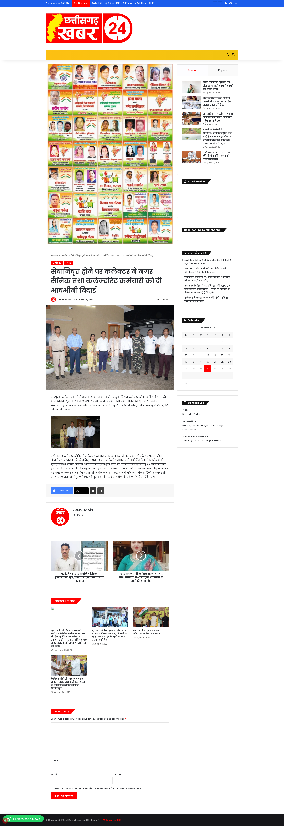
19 (201, 361)
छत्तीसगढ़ (66, 255)
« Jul (184, 383)
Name (55, 760)
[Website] (74, 515)
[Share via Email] (93, 490)
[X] (82, 515)
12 (201, 355)
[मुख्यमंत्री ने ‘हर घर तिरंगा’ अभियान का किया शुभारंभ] (151, 617)
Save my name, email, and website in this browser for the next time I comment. (98, 788)
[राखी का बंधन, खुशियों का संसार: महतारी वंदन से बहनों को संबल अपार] (191, 87)
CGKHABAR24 (64, 299)
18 (193, 361)
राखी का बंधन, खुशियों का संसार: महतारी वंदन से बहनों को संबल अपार (218, 86)
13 (208, 355)
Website (116, 774)
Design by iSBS (113, 820)
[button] (23, 818)
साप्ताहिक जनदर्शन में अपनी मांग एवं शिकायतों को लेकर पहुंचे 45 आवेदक (218, 117)
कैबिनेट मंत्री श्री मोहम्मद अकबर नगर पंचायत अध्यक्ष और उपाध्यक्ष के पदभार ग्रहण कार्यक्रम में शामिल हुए (68, 683)
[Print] (100, 490)
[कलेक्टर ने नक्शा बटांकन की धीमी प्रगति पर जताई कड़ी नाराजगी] (191, 157)
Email (55, 774)
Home (56, 255)
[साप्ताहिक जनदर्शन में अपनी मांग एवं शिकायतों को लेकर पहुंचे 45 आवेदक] (191, 118)
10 (186, 355)
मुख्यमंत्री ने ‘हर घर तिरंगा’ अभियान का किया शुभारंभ (146, 632)
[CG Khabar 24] (89, 28)
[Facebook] (78, 515)
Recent (192, 70)
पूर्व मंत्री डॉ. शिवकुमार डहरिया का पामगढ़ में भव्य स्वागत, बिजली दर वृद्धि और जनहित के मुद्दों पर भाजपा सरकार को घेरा (110, 635)
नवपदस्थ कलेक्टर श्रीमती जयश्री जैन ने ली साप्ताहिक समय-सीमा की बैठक (217, 101)
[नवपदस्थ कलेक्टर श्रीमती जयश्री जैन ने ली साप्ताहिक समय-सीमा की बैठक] (191, 102)
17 (186, 361)
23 (229, 361)
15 (222, 355)
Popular (222, 70)
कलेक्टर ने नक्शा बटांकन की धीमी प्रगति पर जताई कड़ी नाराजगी (216, 156)
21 (215, 361)
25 (193, 368)
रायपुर (68, 262)
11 (193, 355)
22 (222, 361)
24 (186, 368)
